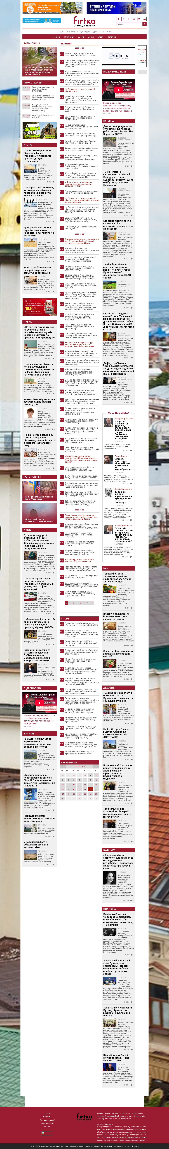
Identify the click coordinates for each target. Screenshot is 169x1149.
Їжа (68, 31)
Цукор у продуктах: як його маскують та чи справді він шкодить (116, 616)
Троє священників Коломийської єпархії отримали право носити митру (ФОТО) (117, 812)
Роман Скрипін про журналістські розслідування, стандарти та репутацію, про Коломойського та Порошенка (39, 719)
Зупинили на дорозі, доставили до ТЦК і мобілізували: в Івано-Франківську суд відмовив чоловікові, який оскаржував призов (39, 541)
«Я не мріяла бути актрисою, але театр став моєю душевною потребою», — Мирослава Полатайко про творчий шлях (118, 861)
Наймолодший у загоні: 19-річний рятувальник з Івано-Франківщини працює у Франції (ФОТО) (39, 623)
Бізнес (91, 36)
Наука (74, 31)
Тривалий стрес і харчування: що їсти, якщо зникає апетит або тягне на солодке (117, 577)
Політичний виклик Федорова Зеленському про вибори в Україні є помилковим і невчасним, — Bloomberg (118, 919)
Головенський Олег (123, 525)
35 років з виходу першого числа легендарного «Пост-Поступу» (123, 497)
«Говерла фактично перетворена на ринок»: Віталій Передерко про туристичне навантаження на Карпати (39, 780)
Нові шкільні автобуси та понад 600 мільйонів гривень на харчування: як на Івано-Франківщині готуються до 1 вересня (39, 369)
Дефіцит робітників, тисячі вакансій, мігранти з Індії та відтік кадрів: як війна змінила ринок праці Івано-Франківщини (118, 368)
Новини (56, 36)
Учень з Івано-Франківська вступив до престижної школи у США (39, 401)
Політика (111, 36)
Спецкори (47, 1126)
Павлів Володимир (123, 489)
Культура (84, 31)
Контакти (47, 1117)
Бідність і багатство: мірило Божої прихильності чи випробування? (123, 464)
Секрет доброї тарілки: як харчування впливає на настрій (118, 653)
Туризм (95, 31)
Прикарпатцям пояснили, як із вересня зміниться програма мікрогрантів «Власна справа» (39, 191)
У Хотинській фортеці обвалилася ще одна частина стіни (36, 844)
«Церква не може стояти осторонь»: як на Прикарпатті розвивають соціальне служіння (118, 696)
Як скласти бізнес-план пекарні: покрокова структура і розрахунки (37, 270)
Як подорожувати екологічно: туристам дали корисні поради (39, 818)
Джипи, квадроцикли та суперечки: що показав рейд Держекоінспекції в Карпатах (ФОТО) (118, 130)
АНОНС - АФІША (33, 82)
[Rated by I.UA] (47, 1133)
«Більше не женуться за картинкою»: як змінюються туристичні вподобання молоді (37, 742)
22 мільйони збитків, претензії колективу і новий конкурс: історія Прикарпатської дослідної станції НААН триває (117, 271)
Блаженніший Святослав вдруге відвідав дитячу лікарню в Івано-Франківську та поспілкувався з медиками (117, 772)
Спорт (101, 36)
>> (92, 603)
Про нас (47, 1113)
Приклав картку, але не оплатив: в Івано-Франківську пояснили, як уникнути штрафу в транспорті (39, 584)
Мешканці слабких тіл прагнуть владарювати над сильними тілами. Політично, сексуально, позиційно (122, 430)
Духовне (106, 31)
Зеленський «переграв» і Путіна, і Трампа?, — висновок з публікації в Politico (117, 1011)
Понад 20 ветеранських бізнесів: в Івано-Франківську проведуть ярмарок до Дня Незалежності (37, 156)
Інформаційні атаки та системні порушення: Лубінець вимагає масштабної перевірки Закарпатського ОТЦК (37, 655)
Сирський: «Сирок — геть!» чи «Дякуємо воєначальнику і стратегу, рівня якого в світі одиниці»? (123, 534)
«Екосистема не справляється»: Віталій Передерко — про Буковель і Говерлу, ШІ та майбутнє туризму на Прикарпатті (118, 178)
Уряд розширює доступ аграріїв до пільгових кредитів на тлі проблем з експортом (39, 231)
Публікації (69, 36)
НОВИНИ (66, 43)
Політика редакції (47, 1120)
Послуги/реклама (47, 1123)
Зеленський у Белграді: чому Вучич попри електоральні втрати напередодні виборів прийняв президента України (117, 967)
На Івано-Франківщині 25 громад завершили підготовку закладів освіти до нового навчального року (39, 440)
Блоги (81, 36)
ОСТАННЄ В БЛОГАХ (118, 412)
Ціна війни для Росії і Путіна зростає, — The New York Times (116, 1057)
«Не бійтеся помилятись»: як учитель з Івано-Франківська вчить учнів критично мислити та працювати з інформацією (39, 332)
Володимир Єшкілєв (123, 418)
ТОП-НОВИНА (32, 43)
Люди (61, 31)
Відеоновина (32, 688)
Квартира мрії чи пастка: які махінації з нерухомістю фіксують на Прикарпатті (118, 224)
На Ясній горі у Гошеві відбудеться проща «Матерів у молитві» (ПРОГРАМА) (116, 733)
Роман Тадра (120, 456)
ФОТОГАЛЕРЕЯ (32, 476)
